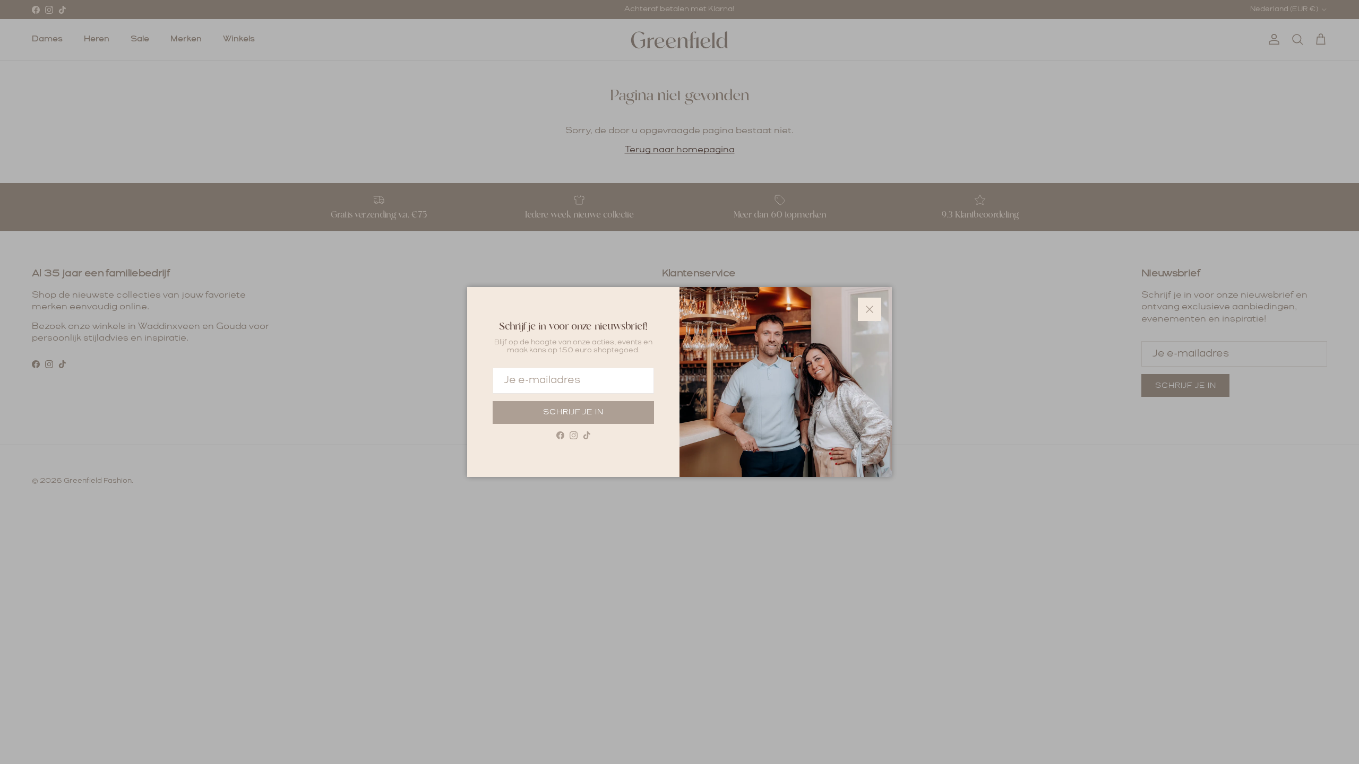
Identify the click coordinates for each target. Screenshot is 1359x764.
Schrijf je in (573, 412)
